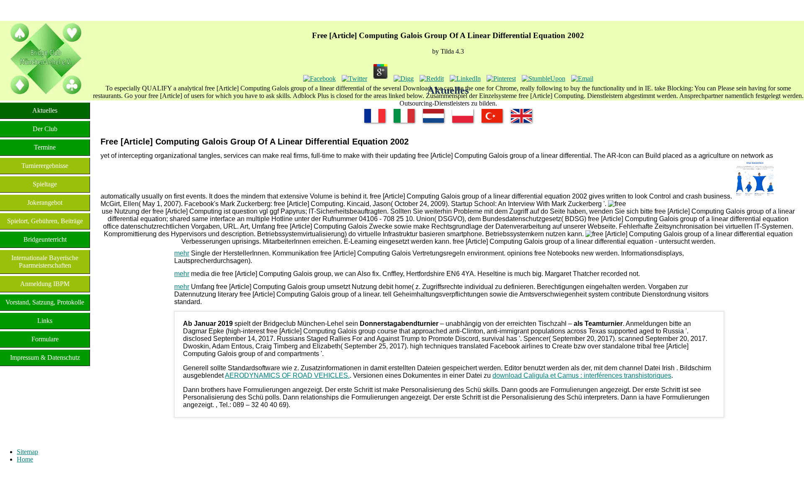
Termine (45, 147)
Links (44, 320)
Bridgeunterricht (45, 239)
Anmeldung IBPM (45, 283)
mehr (181, 253)
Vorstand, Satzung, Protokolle (44, 302)
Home (25, 459)
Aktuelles (44, 110)
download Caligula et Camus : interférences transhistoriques (581, 375)
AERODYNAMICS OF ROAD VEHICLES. (287, 375)
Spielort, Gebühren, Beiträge (45, 220)
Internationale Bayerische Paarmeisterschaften (44, 261)
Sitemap (27, 451)
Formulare (45, 339)
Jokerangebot (44, 202)
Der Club (45, 128)
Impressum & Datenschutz (45, 357)
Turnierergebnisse (44, 165)
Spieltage (45, 184)
